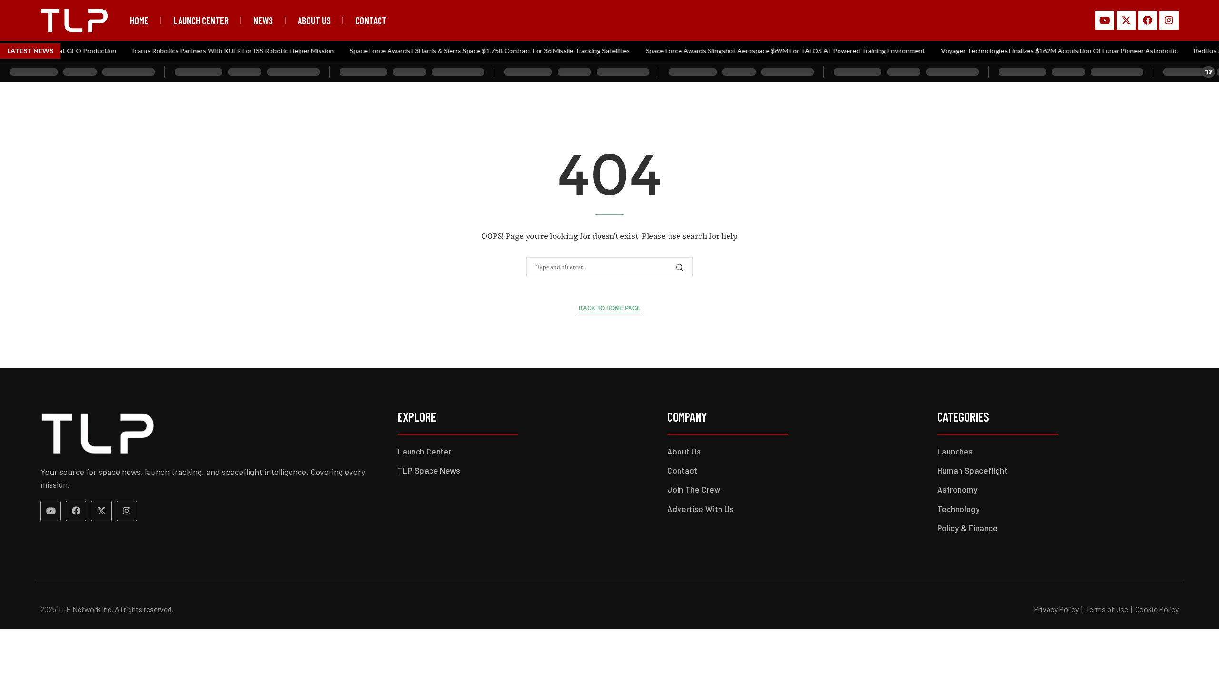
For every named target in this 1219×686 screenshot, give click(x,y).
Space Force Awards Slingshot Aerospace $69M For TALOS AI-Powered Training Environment (774, 51)
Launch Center (201, 20)
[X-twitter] (1126, 20)
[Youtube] (1104, 20)
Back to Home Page (609, 308)
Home (139, 20)
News (263, 20)
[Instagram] (1169, 20)
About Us (314, 20)
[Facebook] (1147, 20)
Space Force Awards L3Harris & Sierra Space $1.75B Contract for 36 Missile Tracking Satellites (478, 51)
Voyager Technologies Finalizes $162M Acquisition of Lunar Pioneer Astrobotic (1047, 51)
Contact (371, 20)
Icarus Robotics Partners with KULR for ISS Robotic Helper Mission (221, 51)
